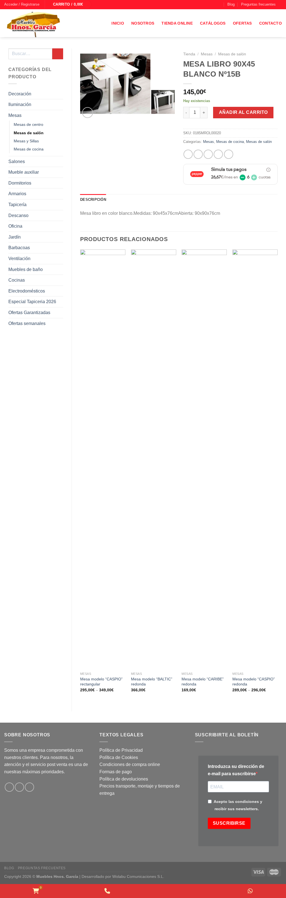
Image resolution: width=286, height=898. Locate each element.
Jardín (14, 237)
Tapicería (17, 204)
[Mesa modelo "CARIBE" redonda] (204, 459)
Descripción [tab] (93, 199)
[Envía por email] (208, 154)
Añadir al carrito (243, 112)
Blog (231, 4)
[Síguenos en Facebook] (203, 4)
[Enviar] (57, 53)
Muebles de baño (25, 269)
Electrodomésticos (26, 291)
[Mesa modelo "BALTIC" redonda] (153, 459)
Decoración (19, 93)
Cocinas (16, 280)
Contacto (270, 23)
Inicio (117, 23)
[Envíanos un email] (214, 4)
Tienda (189, 54)
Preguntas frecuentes (258, 4)
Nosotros (142, 23)
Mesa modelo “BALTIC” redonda (151, 682)
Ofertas (242, 23)
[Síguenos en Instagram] (208, 4)
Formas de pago (115, 771)
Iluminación (19, 104)
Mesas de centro (28, 124)
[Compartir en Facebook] (188, 154)
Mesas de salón (29, 133)
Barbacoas (19, 247)
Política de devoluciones (123, 779)
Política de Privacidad (121, 750)
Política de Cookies (118, 757)
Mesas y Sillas (26, 141)
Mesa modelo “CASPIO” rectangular (101, 682)
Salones (16, 161)
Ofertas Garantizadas (29, 312)
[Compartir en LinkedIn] (228, 154)
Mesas (15, 115)
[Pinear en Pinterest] (218, 154)
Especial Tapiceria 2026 (32, 301)
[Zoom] (87, 112)
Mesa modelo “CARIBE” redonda (203, 682)
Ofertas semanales (27, 323)
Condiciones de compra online (129, 764)
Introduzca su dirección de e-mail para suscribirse (236, 770)
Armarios (17, 193)
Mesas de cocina (29, 149)
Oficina (15, 226)
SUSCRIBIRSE (229, 823)
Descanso (18, 215)
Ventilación (19, 258)
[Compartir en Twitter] (198, 154)
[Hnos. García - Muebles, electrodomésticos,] (46, 23)
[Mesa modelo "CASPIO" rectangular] (102, 459)
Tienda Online (177, 23)
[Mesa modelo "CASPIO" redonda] (255, 459)
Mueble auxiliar (23, 172)
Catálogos (213, 23)
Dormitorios (19, 183)
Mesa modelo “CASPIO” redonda (253, 682)
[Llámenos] (219, 4)
